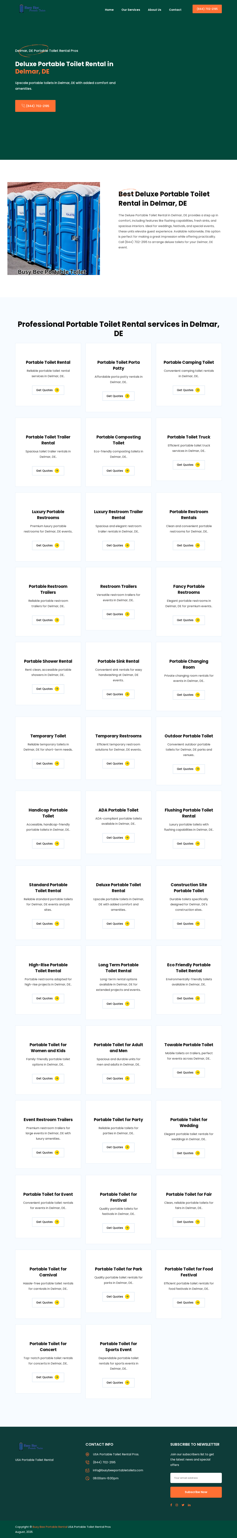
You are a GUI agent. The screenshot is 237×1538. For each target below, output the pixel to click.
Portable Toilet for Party (118, 1120)
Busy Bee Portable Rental (50, 1527)
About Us (154, 10)
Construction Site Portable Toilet (189, 888)
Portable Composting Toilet (118, 440)
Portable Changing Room (188, 664)
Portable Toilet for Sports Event (118, 1347)
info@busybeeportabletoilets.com (118, 1470)
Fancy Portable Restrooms (189, 589)
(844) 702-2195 (207, 9)
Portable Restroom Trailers (48, 589)
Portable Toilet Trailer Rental (48, 440)
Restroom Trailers (118, 586)
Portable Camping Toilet (189, 362)
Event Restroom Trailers (48, 1120)
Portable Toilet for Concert (48, 1347)
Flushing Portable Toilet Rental (189, 813)
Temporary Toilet (48, 736)
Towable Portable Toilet (188, 1045)
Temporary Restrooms (118, 736)
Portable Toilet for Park (118, 1269)
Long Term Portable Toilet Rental (118, 968)
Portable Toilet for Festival (118, 1197)
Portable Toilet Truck (188, 437)
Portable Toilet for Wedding (188, 1123)
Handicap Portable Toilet (48, 813)
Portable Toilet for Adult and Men (118, 1048)
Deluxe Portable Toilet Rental (118, 888)
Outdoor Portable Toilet (189, 736)
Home (109, 10)
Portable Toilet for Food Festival (189, 1272)
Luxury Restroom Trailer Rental (118, 515)
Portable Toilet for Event (48, 1194)
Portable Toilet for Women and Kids (48, 1048)
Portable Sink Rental (118, 661)
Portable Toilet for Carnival (48, 1272)
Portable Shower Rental (48, 661)
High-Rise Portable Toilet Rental (48, 968)
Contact (175, 10)
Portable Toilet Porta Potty (118, 365)
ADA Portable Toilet (118, 810)
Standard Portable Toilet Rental (48, 888)
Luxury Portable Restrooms (48, 515)
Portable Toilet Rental (48, 362)
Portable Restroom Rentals (189, 515)
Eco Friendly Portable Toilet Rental (189, 968)
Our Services (130, 10)
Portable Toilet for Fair (189, 1194)
